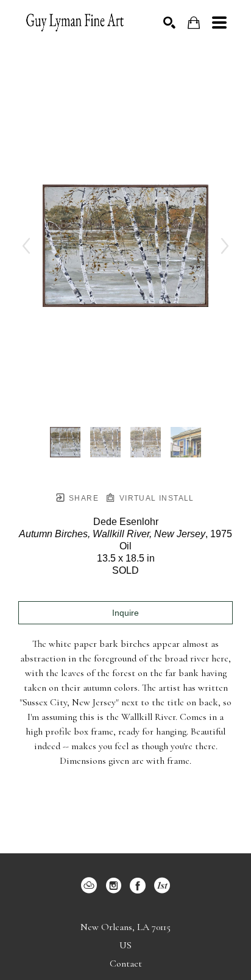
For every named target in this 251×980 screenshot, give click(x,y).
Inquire (125, 613)
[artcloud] (89, 886)
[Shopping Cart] (194, 23)
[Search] (169, 22)
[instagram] (113, 886)
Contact (126, 963)
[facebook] (138, 886)
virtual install (155, 498)
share (82, 498)
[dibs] (162, 886)
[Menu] (219, 22)
